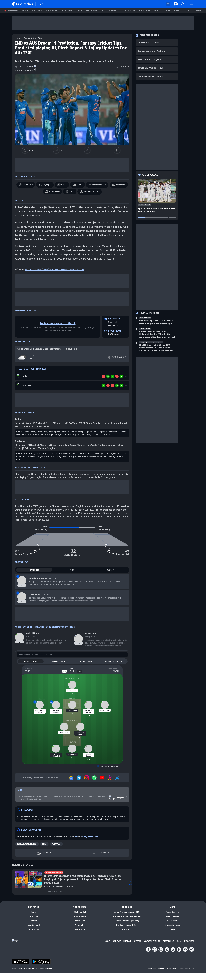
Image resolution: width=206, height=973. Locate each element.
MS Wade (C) (94, 444)
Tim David (70, 444)
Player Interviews (172, 916)
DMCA (179, 941)
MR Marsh (67, 453)
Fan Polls (172, 929)
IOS (76, 836)
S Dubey (70, 431)
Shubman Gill (44, 434)
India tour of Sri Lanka (148, 42)
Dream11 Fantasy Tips (27, 872)
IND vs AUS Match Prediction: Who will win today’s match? (54, 269)
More (197, 10)
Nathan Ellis (29, 453)
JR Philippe (20, 444)
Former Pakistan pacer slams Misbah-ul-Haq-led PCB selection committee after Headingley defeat (157, 334)
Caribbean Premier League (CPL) (126, 916)
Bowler (72, 742)
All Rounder (72, 720)
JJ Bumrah (55, 434)
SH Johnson (67, 456)
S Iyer (48, 423)
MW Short (81, 444)
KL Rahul (94, 431)
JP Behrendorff (29, 448)
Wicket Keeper (72, 678)
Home (17, 38)
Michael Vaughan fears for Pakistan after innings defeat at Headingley (156, 322)
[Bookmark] (117, 150)
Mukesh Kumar (112, 423)
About (107, 941)
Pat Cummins (29, 456)
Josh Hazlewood (80, 456)
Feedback (127, 941)
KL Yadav (106, 434)
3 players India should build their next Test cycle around (156, 210)
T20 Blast (126, 929)
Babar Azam (80, 920)
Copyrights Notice (187, 968)
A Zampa (48, 456)
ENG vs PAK (66, 10)
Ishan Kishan (29, 431)
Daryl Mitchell (80, 929)
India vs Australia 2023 (26, 844)
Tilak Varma (41, 431)
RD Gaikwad (39, 423)
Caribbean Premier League (150, 76)
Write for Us (168, 941)
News (24, 10)
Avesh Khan (43, 426)
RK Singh (87, 423)
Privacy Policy (172, 968)
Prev (14, 882)
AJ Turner (117, 456)
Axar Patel (98, 423)
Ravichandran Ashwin (118, 431)
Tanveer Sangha (46, 448)
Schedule (178, 10)
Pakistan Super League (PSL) (126, 920)
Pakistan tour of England (149, 59)
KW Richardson (42, 453)
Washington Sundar (57, 431)
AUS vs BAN (51, 10)
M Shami (20, 434)
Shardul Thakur (83, 434)
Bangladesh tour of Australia (151, 51)
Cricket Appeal (172, 920)
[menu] (191, 4)
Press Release (172, 912)
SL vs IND (36, 10)
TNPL (78, 10)
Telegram (120, 798)
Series (167, 10)
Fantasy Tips (114, 10)
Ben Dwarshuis (109, 444)
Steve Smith (78, 453)
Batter (72, 698)
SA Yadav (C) (75, 423)
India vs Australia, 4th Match (58, 323)
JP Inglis (39, 456)
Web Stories (144, 10)
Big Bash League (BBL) (126, 925)
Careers (137, 941)
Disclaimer (189, 941)
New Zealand (34, 925)
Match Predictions (95, 10)
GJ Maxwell (94, 456)
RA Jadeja (103, 431)
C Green (108, 453)
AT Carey (57, 456)
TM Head (31, 444)
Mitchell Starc (106, 456)
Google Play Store (90, 836)
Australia (56, 844)
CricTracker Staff (24, 66)
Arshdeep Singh (82, 431)
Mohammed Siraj (68, 434)
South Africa (33, 929)
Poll (188, 10)
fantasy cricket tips (33, 38)
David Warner (56, 453)
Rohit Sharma (31, 434)
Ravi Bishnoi (30, 426)
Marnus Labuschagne (94, 453)
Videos (157, 10)
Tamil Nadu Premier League (150, 67)
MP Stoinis (118, 453)
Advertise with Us (152, 941)
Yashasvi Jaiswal (23, 423)
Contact (117, 941)
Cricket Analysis (172, 925)
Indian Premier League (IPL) (126, 912)
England (33, 920)
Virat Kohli (96, 434)
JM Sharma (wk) (60, 423)
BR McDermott (44, 444)
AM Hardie (58, 444)
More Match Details (110, 766)
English (40, 4)
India (44, 844)
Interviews (129, 10)
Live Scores (12, 10)
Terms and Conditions (155, 968)
